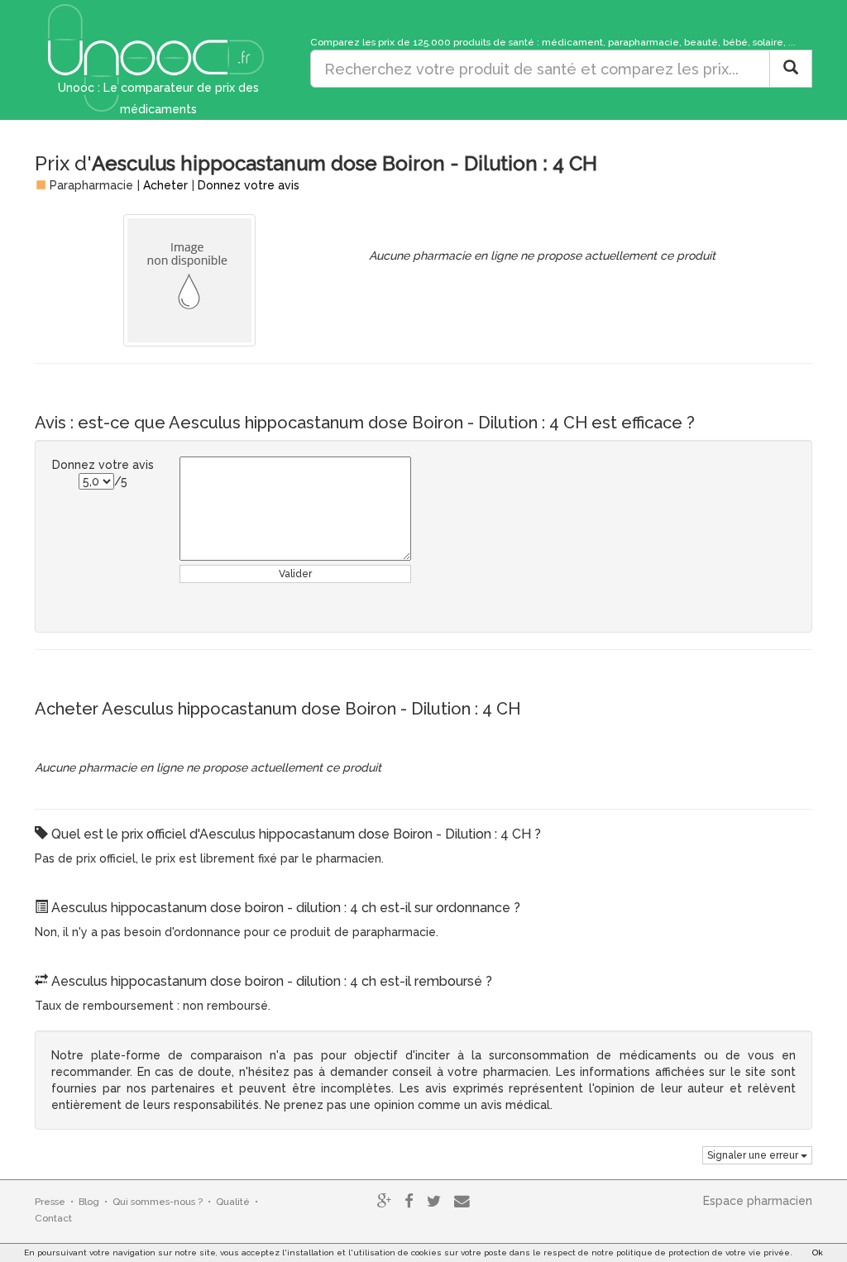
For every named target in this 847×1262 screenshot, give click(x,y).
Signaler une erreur (754, 1155)
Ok (817, 1252)
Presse (50, 1201)
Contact (53, 1218)
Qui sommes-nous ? (157, 1201)
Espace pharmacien (757, 1200)
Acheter (165, 185)
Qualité (233, 1201)
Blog (89, 1201)
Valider (295, 574)
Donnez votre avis (248, 185)
